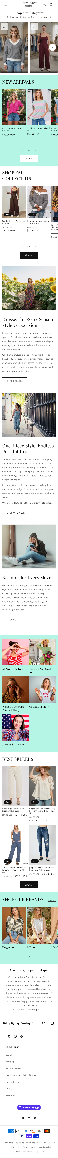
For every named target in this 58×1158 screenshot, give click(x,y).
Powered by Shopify (33, 1142)
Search (9, 1055)
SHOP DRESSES (15, 381)
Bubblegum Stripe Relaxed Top (38, 129)
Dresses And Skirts (40, 669)
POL (29, 947)
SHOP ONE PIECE (16, 512)
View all (29, 158)
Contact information (24, 1152)
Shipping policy (45, 1147)
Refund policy (49, 1142)
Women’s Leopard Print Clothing (13, 708)
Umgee (6, 947)
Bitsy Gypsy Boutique (17, 1142)
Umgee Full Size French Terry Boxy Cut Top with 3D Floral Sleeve (42, 810)
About (9, 1088)
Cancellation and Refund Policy (21, 1075)
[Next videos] (52, 47)
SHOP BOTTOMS (15, 619)
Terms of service (29, 1147)
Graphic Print (37, 706)
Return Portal (12, 1095)
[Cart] (52, 1023)
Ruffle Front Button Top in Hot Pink (14, 129)
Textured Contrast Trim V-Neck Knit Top (38, 222)
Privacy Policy (12, 1082)
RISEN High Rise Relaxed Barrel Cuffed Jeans (13, 809)
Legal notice (40, 1152)
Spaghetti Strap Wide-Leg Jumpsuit (13, 222)
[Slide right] (35, 150)
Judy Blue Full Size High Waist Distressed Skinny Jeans (42, 869)
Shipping (10, 1061)
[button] (6, 4)
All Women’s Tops (13, 669)
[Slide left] (22, 150)
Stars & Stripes (11, 744)
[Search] (43, 1023)
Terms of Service (14, 1068)
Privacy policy (15, 1147)
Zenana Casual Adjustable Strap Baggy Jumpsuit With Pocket (14, 870)
